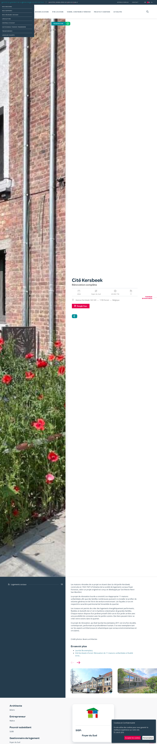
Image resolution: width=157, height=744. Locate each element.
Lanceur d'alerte (8, 35)
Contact (135, 2)
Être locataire (58, 12)
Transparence (7, 31)
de (63, 2)
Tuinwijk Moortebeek (147, 297)
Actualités (118, 12)
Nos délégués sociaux (10, 14)
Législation (6, 19)
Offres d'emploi (123, 2)
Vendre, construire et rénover (79, 12)
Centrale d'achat (8, 23)
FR (145, 2)
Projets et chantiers (102, 12)
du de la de (23, 2)
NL (152, 2)
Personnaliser (148, 738)
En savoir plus (119, 732)
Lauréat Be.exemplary (84, 650)
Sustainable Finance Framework (14, 27)
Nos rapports (7, 10)
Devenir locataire (42, 12)
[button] (78, 662)
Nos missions (7, 6)
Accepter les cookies (132, 738)
